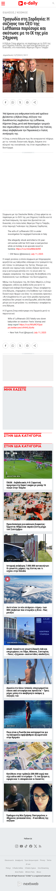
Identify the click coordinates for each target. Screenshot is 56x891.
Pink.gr (8, 868)
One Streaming (43, 868)
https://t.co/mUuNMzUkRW (28, 249)
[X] (20, 102)
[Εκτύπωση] (27, 102)
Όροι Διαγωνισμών (31, 860)
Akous (38, 872)
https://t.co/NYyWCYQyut (30, 324)
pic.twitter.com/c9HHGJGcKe (21, 327)
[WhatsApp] (13, 102)
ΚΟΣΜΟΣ (22, 12)
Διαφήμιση (19, 860)
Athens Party (30, 872)
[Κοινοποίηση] (35, 102)
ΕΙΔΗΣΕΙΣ (8, 12)
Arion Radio (19, 872)
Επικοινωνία (9, 860)
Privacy (42, 860)
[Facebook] (5, 102)
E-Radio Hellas (18, 868)
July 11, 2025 (37, 254)
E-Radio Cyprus (30, 868)
